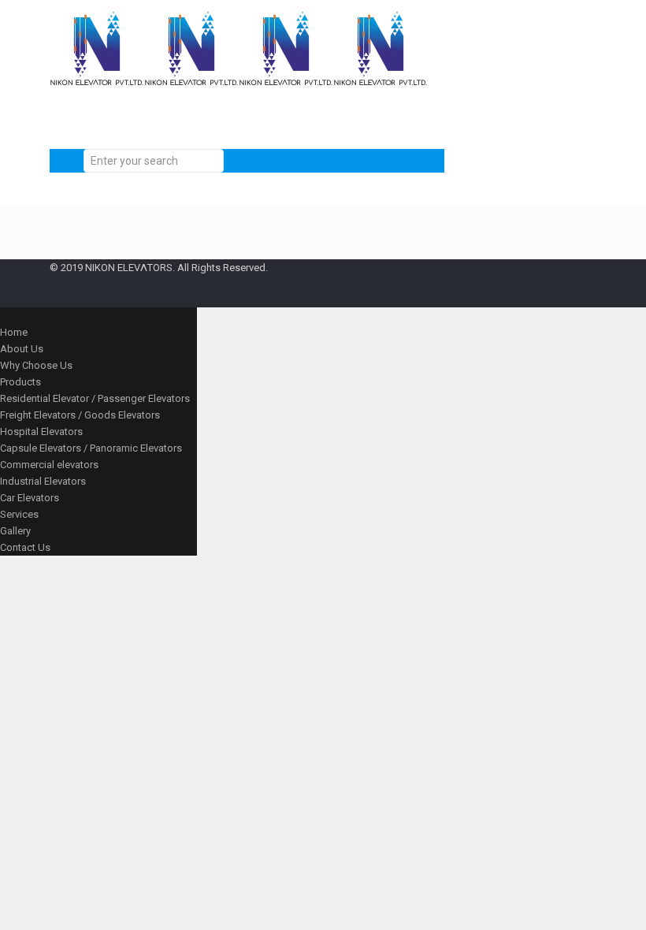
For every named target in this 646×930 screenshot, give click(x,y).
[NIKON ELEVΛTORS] (239, 91)
